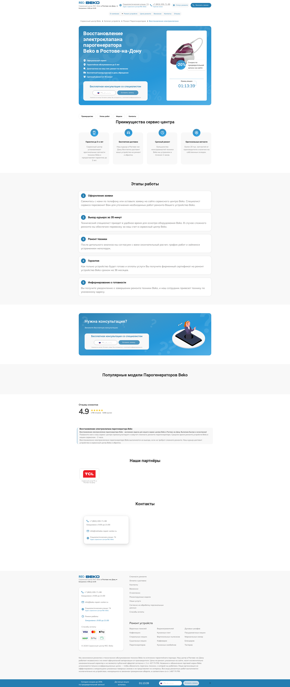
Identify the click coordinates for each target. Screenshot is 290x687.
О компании (114, 14)
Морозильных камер (194, 637)
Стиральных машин (138, 637)
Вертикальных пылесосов (168, 637)
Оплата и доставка (137, 580)
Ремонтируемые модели (140, 597)
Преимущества (87, 116)
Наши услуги (135, 601)
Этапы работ (105, 116)
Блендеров (189, 641)
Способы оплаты (136, 612)
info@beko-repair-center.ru (96, 602)
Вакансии (157, 14)
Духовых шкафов (192, 628)
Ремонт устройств (130, 14)
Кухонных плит (163, 632)
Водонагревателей (165, 628)
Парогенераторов (137, 645)
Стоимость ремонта (138, 576)
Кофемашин (134, 632)
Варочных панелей (138, 628)
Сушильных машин (137, 641)
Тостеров (189, 645)
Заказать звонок (202, 5)
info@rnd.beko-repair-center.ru (103, 531)
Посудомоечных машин (195, 632)
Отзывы (177, 14)
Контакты (167, 14)
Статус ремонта (182, 5)
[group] (89, 476)
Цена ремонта (145, 14)
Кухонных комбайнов (166, 645)
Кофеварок (162, 641)
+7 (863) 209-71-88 (161, 4)
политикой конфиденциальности (132, 97)
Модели (119, 116)
